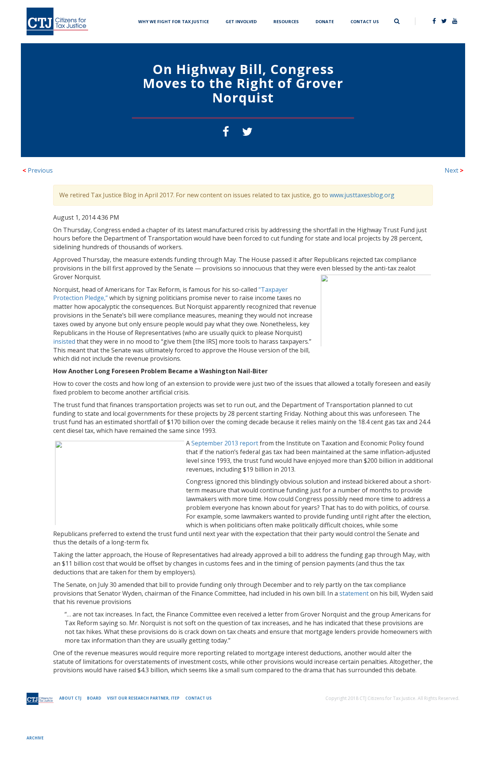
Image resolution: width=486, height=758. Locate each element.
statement (354, 593)
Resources (286, 21)
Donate (325, 21)
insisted (64, 341)
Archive (35, 738)
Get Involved (241, 21)
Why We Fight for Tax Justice (173, 21)
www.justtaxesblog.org (362, 195)
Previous (37, 170)
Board (94, 698)
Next (454, 170)
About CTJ (70, 698)
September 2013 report (224, 443)
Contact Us (364, 21)
